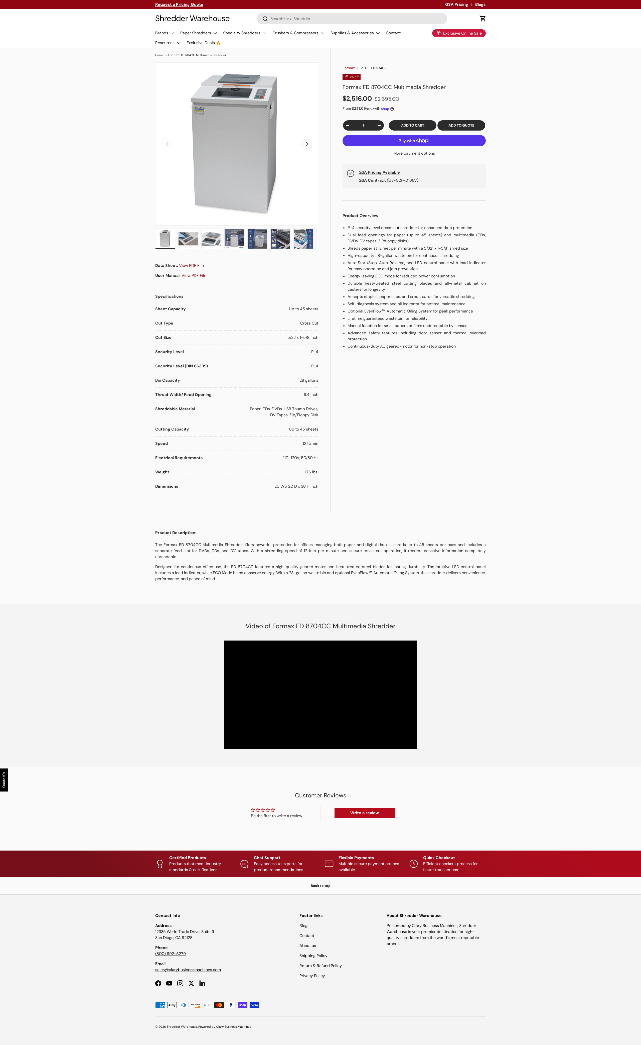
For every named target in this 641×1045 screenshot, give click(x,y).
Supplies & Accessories (352, 33)
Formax (349, 68)
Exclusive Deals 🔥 (204, 42)
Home (159, 55)
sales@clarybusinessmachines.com (188, 969)
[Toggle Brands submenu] (172, 33)
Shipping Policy (313, 955)
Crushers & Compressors (295, 33)
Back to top (321, 885)
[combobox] (352, 18)
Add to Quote (461, 125)
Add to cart (412, 125)
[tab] (169, 296)
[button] (482, 18)
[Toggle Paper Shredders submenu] (215, 33)
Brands (161, 33)
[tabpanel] (236, 397)
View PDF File (191, 265)
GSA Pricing (456, 4)
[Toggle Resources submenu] (179, 43)
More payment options (414, 153)
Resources (165, 42)
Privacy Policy (312, 975)
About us (307, 945)
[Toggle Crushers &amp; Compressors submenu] (322, 33)
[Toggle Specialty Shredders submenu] (264, 33)
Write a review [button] (364, 812)
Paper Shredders (195, 33)
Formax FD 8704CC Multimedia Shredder (197, 55)
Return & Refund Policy (320, 965)
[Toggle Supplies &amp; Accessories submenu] (378, 33)
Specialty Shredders (241, 33)
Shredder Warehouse (182, 1027)
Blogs (480, 4)
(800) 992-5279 (170, 953)
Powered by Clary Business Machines (224, 1027)
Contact (393, 33)
